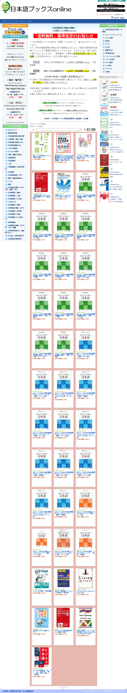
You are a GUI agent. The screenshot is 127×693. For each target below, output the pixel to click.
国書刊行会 (109, 50)
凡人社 (107, 47)
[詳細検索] (84, 129)
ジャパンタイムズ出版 (112, 56)
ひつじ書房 (109, 62)
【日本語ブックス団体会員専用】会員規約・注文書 (70, 118)
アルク (107, 44)
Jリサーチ (108, 68)
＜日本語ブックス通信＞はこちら (64, 31)
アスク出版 (109, 38)
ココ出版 (108, 65)
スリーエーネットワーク (113, 35)
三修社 (107, 72)
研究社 (107, 41)
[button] (111, 81)
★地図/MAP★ (15, 92)
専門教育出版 (109, 53)
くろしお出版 (109, 59)
